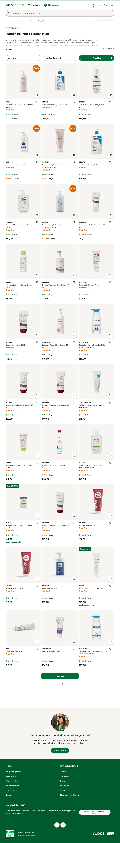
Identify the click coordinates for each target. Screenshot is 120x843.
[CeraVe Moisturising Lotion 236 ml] (60, 81)
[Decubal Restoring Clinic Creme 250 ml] (23, 381)
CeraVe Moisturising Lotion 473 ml (91, 165)
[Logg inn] (99, 5)
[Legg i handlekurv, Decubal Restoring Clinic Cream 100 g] (73, 515)
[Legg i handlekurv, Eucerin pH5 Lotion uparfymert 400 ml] (110, 95)
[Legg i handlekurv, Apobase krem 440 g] (73, 578)
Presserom (64, 790)
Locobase (46, 342)
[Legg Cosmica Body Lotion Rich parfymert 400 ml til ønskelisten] (37, 102)
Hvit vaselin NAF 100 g (14, 651)
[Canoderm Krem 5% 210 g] (60, 628)
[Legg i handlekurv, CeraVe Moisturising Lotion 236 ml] (73, 95)
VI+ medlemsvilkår (12, 786)
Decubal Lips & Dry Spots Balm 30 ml (92, 226)
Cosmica (9, 102)
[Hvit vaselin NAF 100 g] (23, 628)
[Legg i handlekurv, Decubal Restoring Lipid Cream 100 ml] (73, 395)
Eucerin (82, 102)
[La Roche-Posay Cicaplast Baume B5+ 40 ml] (96, 381)
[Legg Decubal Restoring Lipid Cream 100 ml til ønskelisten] (73, 402)
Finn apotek (64, 776)
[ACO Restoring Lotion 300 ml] (23, 141)
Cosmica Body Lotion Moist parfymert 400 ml (52, 226)
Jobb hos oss (64, 786)
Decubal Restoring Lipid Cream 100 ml (55, 406)
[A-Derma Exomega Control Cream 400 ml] (23, 261)
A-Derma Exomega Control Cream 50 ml (19, 466)
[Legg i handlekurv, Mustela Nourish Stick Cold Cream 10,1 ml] (37, 515)
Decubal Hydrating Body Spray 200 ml (55, 466)
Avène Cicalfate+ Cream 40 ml (90, 588)
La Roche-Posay (85, 402)
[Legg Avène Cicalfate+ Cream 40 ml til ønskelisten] (110, 585)
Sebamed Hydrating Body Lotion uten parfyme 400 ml (91, 466)
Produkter (35, 5)
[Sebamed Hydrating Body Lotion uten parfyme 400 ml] (96, 442)
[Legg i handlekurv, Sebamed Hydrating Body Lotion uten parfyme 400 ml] (110, 455)
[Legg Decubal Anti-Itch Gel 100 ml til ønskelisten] (37, 342)
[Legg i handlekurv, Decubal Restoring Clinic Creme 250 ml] (37, 395)
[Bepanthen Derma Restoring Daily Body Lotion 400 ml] (96, 321)
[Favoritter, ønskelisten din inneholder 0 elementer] (105, 5)
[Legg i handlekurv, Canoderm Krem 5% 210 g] (73, 641)
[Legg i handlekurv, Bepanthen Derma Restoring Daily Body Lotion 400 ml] (110, 335)
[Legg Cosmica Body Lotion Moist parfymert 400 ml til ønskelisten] (73, 222)
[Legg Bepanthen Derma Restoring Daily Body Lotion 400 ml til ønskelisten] (110, 342)
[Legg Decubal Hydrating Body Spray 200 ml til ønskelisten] (73, 462)
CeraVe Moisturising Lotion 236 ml (55, 105)
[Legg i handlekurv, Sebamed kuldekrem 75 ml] (110, 275)
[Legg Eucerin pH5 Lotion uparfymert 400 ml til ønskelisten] (110, 102)
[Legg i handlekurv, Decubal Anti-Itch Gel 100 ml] (37, 335)
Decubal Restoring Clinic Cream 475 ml (55, 286)
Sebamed (9, 222)
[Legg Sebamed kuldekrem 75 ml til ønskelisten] (110, 282)
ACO (8, 162)
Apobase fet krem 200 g (15, 588)
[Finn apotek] (93, 5)
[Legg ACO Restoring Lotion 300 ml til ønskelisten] (37, 162)
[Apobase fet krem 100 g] (96, 502)
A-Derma (9, 282)
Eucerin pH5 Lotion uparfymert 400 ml (92, 106)
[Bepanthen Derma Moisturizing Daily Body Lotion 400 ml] (96, 628)
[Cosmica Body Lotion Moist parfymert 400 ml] (60, 201)
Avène (81, 585)
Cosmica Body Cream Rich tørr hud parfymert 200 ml (55, 166)
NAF (8, 648)
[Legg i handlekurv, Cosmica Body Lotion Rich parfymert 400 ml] (37, 95)
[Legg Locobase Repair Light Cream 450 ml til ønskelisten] (73, 342)
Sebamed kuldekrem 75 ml (89, 285)
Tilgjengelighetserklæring (69, 795)
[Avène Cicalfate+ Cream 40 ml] (96, 565)
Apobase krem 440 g (50, 588)
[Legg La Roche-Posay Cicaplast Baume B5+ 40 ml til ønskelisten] (110, 402)
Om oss (63, 772)
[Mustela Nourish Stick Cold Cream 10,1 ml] (23, 502)
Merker (33, 835)
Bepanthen (83, 342)
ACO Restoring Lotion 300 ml (17, 165)
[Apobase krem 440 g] (60, 565)
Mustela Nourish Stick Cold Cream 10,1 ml (19, 526)
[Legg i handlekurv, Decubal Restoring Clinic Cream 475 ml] (73, 275)
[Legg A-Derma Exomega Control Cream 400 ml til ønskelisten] (37, 282)
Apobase (82, 522)
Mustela (9, 522)
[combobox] (60, 13)
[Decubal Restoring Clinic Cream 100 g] (60, 502)
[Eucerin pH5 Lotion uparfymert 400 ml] (96, 81)
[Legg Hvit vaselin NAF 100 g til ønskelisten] (37, 648)
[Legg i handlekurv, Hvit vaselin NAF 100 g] (37, 641)
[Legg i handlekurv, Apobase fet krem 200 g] (37, 578)
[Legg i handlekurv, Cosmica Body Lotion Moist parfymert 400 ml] (73, 215)
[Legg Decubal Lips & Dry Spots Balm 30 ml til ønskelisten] (110, 222)
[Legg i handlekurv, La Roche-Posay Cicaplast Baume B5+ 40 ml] (110, 395)
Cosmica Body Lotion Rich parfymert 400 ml (19, 106)
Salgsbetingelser (12, 781)
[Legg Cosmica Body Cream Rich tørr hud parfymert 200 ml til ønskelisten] (73, 162)
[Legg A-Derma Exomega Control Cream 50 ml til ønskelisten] (37, 462)
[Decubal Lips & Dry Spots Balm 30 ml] (96, 201)
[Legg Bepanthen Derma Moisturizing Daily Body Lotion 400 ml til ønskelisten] (110, 648)
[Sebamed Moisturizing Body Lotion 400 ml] (23, 201)
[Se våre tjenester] (60, 722)
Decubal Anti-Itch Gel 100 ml (16, 345)
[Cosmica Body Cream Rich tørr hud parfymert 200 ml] (60, 141)
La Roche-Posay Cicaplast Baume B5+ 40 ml (91, 406)
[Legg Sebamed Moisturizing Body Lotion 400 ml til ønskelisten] (37, 222)
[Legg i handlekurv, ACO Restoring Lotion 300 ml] (37, 155)
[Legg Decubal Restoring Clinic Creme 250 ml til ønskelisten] (37, 402)
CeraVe (45, 102)
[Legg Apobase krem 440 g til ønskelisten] (73, 585)
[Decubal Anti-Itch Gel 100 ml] (23, 321)
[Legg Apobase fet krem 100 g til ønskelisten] (110, 522)
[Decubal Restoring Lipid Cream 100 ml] (60, 381)
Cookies (9, 795)
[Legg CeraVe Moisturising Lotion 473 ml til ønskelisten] (110, 162)
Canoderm (46, 648)
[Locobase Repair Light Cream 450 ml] (60, 321)
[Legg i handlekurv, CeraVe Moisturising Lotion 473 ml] (110, 155)
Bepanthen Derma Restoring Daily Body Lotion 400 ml (92, 346)
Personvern (10, 790)
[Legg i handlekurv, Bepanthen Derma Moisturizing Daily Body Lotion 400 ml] (110, 641)
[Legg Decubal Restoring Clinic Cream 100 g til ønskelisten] (73, 522)
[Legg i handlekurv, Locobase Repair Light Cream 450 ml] (73, 335)
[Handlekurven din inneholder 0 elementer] (111, 5)
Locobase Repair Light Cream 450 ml (55, 346)
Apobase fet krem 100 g (88, 525)
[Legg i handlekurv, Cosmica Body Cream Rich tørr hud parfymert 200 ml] (73, 155)
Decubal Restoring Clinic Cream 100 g (55, 526)
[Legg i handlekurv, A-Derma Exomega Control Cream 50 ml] (37, 455)
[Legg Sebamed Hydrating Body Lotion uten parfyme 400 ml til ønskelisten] (110, 462)
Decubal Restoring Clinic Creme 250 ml (19, 406)
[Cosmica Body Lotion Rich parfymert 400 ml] (23, 81)
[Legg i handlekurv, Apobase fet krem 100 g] (110, 515)
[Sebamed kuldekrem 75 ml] (96, 261)
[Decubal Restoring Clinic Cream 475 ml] (60, 261)
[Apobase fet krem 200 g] (23, 565)
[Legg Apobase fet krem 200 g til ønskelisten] (37, 585)
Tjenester (63, 781)
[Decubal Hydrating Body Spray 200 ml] (60, 442)
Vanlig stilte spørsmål (13, 772)
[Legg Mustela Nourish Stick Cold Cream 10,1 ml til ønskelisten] (37, 522)
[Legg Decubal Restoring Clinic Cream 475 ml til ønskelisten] (73, 282)
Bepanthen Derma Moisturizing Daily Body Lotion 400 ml (93, 652)
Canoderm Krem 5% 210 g (52, 651)
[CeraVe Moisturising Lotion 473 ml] (96, 141)
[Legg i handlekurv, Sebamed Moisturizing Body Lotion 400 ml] (37, 215)
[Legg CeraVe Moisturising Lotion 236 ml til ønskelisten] (73, 102)
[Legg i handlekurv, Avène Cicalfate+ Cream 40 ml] (110, 578)
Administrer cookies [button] (23, 835)
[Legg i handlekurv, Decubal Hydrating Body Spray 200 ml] (73, 455)
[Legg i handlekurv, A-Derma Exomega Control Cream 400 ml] (37, 275)
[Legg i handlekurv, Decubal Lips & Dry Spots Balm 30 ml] (110, 215)
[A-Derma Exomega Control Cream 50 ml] (23, 442)
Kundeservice (11, 776)
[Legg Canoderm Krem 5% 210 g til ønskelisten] (73, 648)
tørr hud (26, 48)
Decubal (82, 222)
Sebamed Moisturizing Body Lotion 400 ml (19, 226)
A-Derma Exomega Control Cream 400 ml (19, 286)
